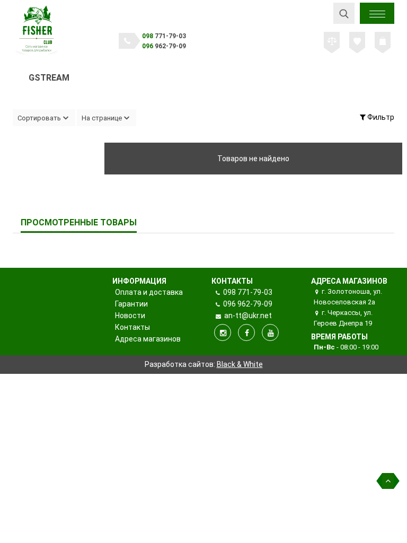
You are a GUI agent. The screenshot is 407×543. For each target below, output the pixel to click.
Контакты (132, 327)
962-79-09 (164, 46)
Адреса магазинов (148, 339)
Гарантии (131, 304)
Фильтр (380, 117)
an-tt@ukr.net (247, 315)
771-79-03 (164, 36)
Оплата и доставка (149, 292)
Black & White (240, 364)
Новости (130, 315)
